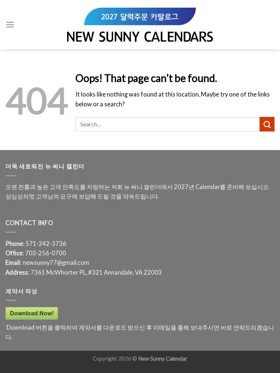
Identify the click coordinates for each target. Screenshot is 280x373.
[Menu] (10, 25)
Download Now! (32, 313)
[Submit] (267, 124)
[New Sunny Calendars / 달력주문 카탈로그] (140, 24)
